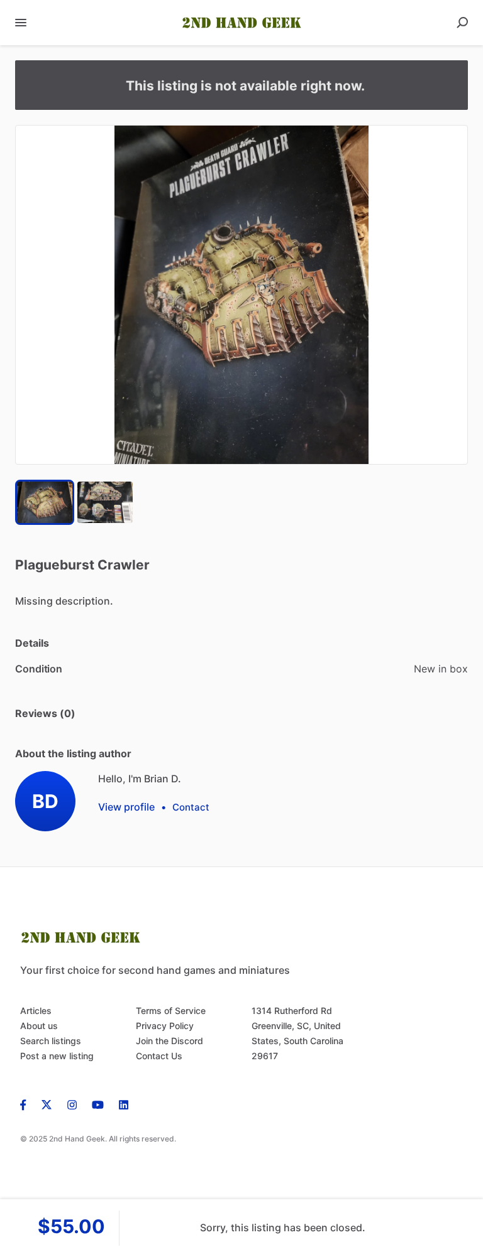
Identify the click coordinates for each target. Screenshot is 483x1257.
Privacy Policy (165, 1025)
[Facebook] (27, 1104)
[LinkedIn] (123, 1104)
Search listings (50, 1040)
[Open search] (462, 22)
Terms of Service (171, 1010)
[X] (47, 1104)
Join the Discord (169, 1040)
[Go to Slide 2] (105, 502)
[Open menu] (21, 22)
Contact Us (159, 1055)
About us (39, 1025)
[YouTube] (97, 1104)
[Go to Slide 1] (44, 502)
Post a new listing (57, 1055)
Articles (36, 1010)
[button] (241, 295)
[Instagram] (72, 1104)
